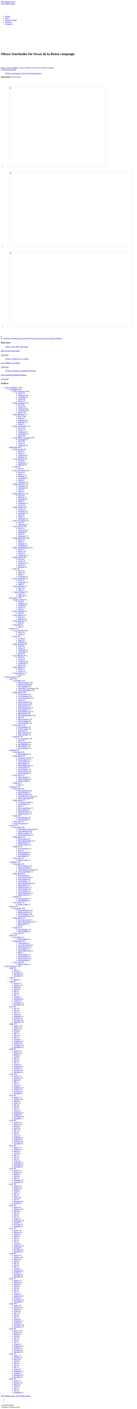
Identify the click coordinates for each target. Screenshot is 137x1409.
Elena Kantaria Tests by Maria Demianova (47, 338)
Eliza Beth (17, 625)
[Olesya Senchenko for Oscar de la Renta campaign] (23, 73)
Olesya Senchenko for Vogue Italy (18, 338)
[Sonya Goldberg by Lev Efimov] (17, 359)
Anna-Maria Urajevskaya (22, 438)
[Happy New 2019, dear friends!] (16, 347)
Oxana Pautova (19, 673)
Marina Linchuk (19, 403)
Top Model (17, 681)
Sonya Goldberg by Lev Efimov (10, 363)
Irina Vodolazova (19, 391)
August (16, 997)
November (17, 974)
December (17, 976)
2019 (11, 1278)
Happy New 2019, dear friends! (10, 351)
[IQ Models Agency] (8, 3)
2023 (11, 1379)
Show (20, 416)
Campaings (22, 439)
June (15, 993)
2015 (11, 1184)
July (15, 995)
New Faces (13, 598)
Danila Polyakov (19, 484)
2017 (11, 1228)
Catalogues (21, 397)
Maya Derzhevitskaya (25, 715)
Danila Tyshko (19, 600)
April (15, 989)
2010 (11, 1074)
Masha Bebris (18, 557)
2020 (11, 1304)
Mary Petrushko (19, 611)
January (16, 983)
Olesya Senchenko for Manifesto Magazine (14, 375)
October (16, 972)
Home (3, 68)
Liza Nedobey (18, 526)
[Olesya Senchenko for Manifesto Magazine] (20, 371)
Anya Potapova (19, 459)
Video (20, 424)
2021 (11, 1329)
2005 (11, 978)
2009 (11, 1049)
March (16, 980)
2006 (11, 981)
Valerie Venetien (23, 779)
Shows (20, 401)
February (17, 985)
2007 (11, 1007)
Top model (17, 789)
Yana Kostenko (19, 586)
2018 (11, 1253)
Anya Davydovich (20, 470)
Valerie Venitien (19, 592)
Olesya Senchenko (20, 426)
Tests (19, 393)
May (15, 970)
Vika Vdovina (18, 615)
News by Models (12, 68)
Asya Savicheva (19, 630)
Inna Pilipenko (19, 655)
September (17, 999)
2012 (11, 1120)
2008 (11, 1024)
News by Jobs (10, 677)
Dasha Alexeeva (19, 493)
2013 (11, 1145)
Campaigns (22, 395)
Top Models (13, 389)
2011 (11, 1095)
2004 (11, 968)
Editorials (21, 422)
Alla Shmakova (19, 621)
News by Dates (10, 966)
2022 (11, 1354)
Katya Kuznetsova (20, 520)
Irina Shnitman (19, 414)
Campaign (21, 486)
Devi (15, 636)
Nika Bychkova (19, 578)
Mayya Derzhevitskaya (21, 547)
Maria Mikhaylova (20, 538)
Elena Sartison (18, 507)
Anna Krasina (18, 449)
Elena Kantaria (19, 644)
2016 (11, 1205)
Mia (15, 569)
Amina (16, 466)
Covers (20, 399)
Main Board (13, 447)
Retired (11, 628)
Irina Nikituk (18, 667)
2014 (11, 1169)
